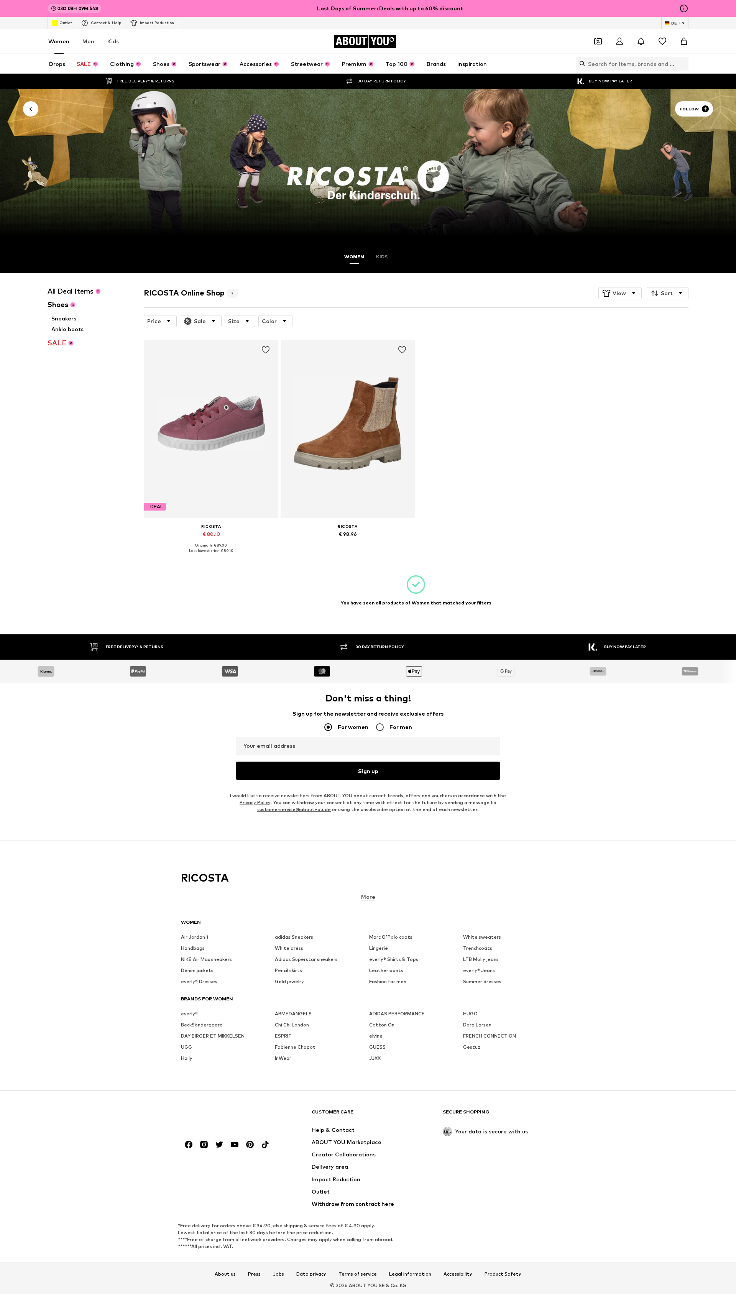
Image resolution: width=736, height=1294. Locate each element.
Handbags (193, 948)
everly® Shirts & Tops (393, 959)
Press (254, 1274)
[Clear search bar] (683, 64)
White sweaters (482, 937)
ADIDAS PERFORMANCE (397, 1013)
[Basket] (683, 41)
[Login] (619, 41)
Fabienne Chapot (295, 1047)
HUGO (470, 1013)
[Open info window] (683, 8)
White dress (289, 948)
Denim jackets (197, 970)
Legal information (410, 1274)
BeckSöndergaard (202, 1025)
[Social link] (188, 1144)
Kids (113, 41)
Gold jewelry (289, 981)
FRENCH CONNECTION (489, 1036)
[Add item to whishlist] (265, 350)
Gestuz (471, 1047)
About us (225, 1274)
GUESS (377, 1047)
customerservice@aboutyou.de (294, 809)
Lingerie (378, 948)
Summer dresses (482, 981)
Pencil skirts (288, 970)
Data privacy (311, 1274)
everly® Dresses (199, 981)
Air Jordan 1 (194, 937)
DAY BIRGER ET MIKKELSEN (213, 1036)
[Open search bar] (580, 63)
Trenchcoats (477, 948)
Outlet (65, 22)
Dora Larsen (477, 1025)
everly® (189, 1013)
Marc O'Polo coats (390, 937)
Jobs (278, 1274)
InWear (283, 1058)
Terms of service (357, 1274)
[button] (620, 293)
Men (88, 41)
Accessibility (458, 1274)
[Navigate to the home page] (222, 1115)
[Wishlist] (662, 41)
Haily (186, 1058)
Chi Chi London (292, 1025)
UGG (186, 1047)
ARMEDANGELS (293, 1013)
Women (58, 41)
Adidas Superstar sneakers (306, 959)
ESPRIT (283, 1036)
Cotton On (381, 1025)
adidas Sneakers (294, 937)
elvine (376, 1036)
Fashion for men (387, 981)
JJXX (375, 1058)
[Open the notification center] (641, 41)
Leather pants (386, 970)
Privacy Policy (255, 802)
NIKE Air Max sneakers (206, 959)
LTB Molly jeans (481, 959)
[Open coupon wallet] (598, 41)
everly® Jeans (479, 970)
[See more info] (211, 556)
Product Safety (503, 1274)
